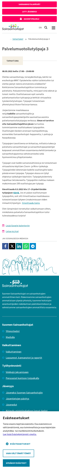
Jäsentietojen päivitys (17, 398)
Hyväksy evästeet (16, 463)
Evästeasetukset (20, 443)
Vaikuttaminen (13, 351)
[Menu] (53, 27)
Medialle (10, 337)
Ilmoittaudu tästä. (31, 202)
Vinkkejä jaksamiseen (17, 372)
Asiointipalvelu (31, 19)
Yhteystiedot (13, 331)
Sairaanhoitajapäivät (29, 4)
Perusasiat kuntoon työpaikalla (22, 378)
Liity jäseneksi (29, 11)
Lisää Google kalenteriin (18, 225)
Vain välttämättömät (18, 453)
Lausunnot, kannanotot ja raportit (24, 357)
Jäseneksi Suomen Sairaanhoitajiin (24, 392)
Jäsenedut (11, 404)
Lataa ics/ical (12, 231)
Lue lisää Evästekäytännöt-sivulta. (20, 434)
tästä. (16, 192)
